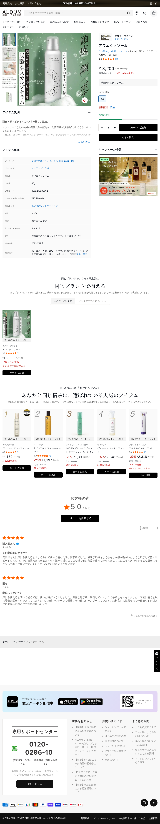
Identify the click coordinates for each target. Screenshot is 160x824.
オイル (132, 51)
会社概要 (19, 3)
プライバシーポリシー (104, 818)
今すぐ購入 (128, 137)
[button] (108, 59)
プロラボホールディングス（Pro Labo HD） (53, 161)
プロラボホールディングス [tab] (92, 301)
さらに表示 (81, 254)
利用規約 (7, 3)
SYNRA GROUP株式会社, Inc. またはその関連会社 (41, 818)
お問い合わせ (35, 3)
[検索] (129, 13)
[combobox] (78, 13)
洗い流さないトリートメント (46, 206)
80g (102, 98)
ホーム (5, 642)
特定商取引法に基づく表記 (132, 818)
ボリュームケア (145, 51)
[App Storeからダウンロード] (68, 701)
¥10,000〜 (17, 642)
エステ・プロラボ (40, 168)
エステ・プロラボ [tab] (63, 301)
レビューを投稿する (80, 518)
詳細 (112, 107)
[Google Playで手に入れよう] (91, 701)
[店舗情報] (137, 13)
